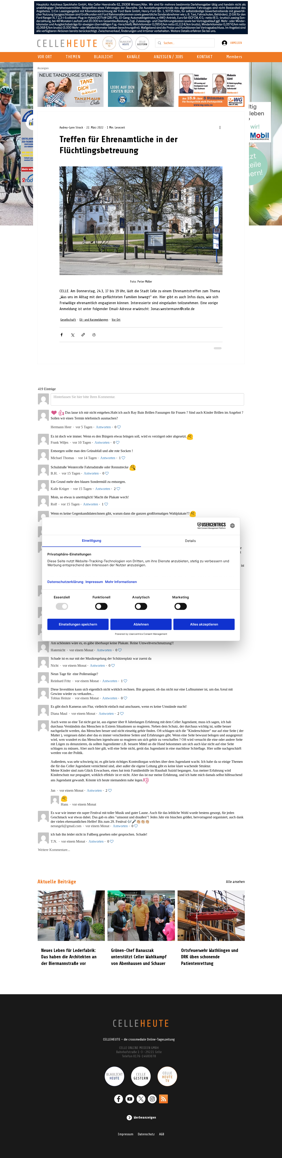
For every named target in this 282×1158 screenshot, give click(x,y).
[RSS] (163, 1099)
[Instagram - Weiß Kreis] (152, 1099)
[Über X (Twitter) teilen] (72, 335)
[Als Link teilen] (83, 335)
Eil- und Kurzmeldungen (94, 319)
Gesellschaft (68, 319)
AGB (161, 1134)
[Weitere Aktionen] (220, 127)
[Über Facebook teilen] (61, 335)
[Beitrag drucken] (94, 335)
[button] (134, 57)
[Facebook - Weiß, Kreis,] (118, 1099)
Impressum (125, 1134)
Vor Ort (116, 319)
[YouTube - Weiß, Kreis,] (129, 1099)
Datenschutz (146, 1134)
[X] (141, 1099)
